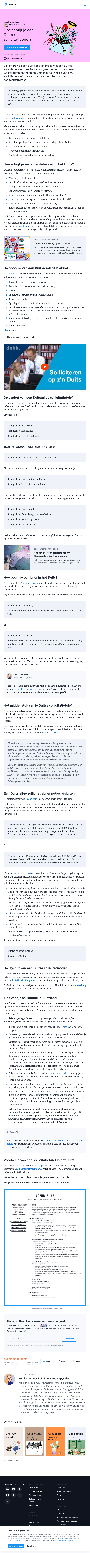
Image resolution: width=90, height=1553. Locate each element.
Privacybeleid (58, 1345)
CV (7, 1430)
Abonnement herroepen (67, 1517)
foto (65, 1027)
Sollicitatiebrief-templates (35, 1500)
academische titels (60, 1073)
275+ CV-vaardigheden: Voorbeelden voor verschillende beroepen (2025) (13, 1445)
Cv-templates (35, 1495)
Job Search (33, 1505)
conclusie (32, 799)
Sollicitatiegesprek (33, 1430)
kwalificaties (24, 226)
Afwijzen (17, 1540)
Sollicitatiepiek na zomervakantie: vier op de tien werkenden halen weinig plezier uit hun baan (76, 1447)
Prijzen (60, 1495)
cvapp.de (42, 1165)
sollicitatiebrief (19, 118)
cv (7, 118)
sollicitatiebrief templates (22, 980)
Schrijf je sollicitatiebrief (17, 47)
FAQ (58, 1510)
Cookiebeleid (72, 1540)
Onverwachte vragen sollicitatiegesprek (34, 1438)
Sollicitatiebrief (74, 1430)
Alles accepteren (16, 1546)
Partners (60, 1499)
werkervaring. (52, 732)
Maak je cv (33, 1488)
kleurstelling (79, 985)
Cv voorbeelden (36, 1491)
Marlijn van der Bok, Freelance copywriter (44, 1378)
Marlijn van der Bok (17, 25)
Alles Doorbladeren (12, 1460)
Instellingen (31, 1546)
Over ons (61, 1488)
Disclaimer (61, 1525)
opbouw (11, 273)
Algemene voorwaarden (44, 1345)
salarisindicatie (23, 873)
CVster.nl (19, 1165)
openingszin (32, 583)
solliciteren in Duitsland (57, 1140)
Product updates (64, 1491)
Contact (60, 1513)
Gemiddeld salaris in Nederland (54, 1437)
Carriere (51, 1430)
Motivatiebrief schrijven (24, 689)
